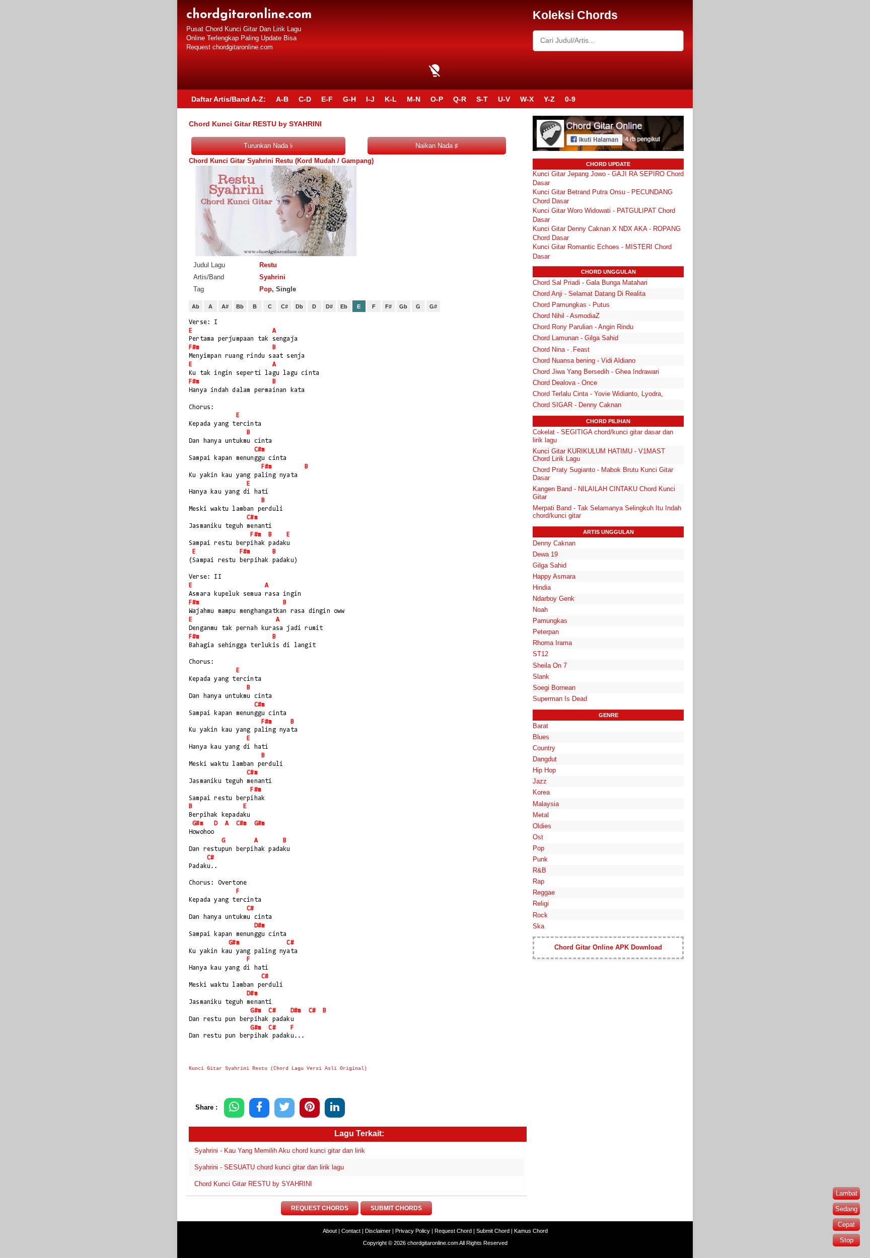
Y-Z (549, 99)
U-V (504, 99)
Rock (540, 915)
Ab (195, 306)
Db (299, 306)
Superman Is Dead (560, 698)
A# (225, 306)
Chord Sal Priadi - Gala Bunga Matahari (590, 282)
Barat (540, 726)
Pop (265, 289)
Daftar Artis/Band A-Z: (228, 99)
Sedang (846, 1209)
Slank (541, 676)
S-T (482, 99)
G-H (349, 99)
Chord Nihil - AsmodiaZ (566, 316)
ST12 (540, 654)
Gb (403, 306)
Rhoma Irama (552, 643)
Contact (350, 1231)
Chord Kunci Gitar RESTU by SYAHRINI (253, 1184)
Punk (540, 859)
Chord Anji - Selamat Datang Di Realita (589, 293)
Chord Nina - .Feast (561, 349)
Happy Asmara (554, 576)
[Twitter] (284, 1108)
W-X (527, 99)
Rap (538, 881)
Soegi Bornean (554, 687)
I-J (370, 99)
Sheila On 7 (550, 665)
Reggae (544, 892)
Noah (540, 609)
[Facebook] (259, 1108)
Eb (343, 306)
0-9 (570, 99)
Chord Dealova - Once (565, 382)
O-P (436, 99)
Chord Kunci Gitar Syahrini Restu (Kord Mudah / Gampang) (281, 161)
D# (329, 306)
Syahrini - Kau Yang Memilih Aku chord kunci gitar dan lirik (279, 1150)
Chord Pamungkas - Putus (571, 304)
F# (388, 306)
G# (433, 306)
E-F (327, 99)
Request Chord (453, 1231)
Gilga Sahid (549, 565)
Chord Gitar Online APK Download (608, 947)
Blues (541, 737)
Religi (541, 903)
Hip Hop (544, 770)
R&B (539, 870)
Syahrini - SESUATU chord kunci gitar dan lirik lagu (269, 1167)
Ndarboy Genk (553, 598)
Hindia (542, 587)
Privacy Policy (412, 1231)
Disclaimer (378, 1231)
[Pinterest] (310, 1108)
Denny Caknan (554, 543)
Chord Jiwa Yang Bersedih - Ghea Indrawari (596, 371)
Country (544, 748)
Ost (538, 837)
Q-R (459, 99)
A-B (282, 99)
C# (284, 306)
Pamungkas (550, 620)
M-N (413, 99)
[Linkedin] (335, 1108)
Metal (541, 815)
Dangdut (545, 759)
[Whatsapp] (234, 1108)
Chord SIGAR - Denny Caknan (577, 405)
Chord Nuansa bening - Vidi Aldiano (584, 360)
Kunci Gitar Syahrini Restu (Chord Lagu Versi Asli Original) (278, 1068)
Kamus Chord (531, 1231)
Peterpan (546, 632)
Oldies (542, 826)
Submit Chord (493, 1231)
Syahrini (272, 277)
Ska (538, 926)
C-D (305, 99)
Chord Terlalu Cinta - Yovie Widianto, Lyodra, (598, 394)
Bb (240, 306)
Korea (541, 792)
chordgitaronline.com (249, 15)
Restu (268, 265)
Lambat (846, 1193)
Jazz (540, 781)
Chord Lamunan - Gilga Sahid (575, 338)
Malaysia (546, 804)
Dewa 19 (545, 554)
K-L (391, 99)
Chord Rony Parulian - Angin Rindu (583, 327)
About (330, 1231)
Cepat (846, 1224)
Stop (846, 1240)
